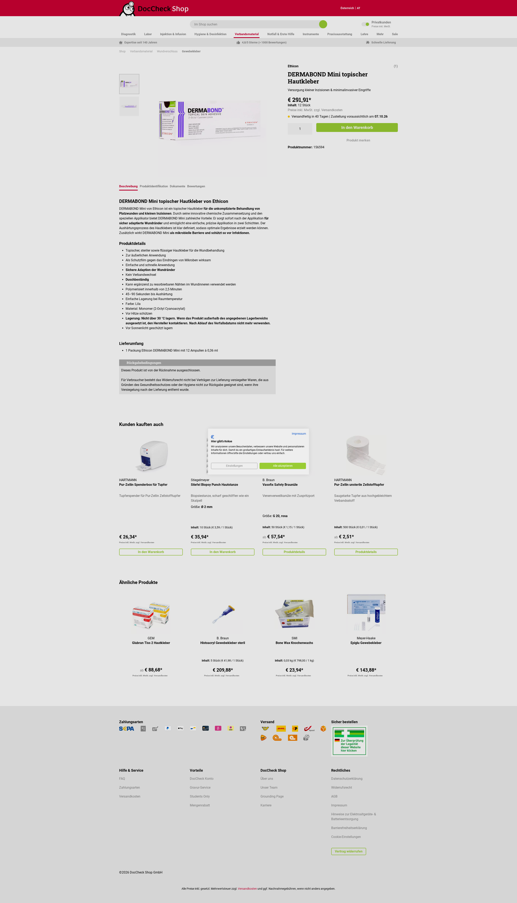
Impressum (299, 433)
